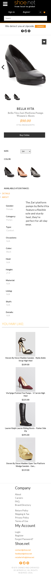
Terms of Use (21, 521)
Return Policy (21, 510)
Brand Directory (23, 505)
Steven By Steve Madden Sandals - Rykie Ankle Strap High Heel (25, 359)
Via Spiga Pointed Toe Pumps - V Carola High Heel (25, 394)
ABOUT (5, 197)
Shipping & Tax (22, 514)
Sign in (11, 12)
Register (26, 12)
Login (17, 532)
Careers (19, 498)
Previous (4, 67)
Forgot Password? (24, 539)
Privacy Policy (22, 517)
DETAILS (6, 193)
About (18, 494)
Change (40, 26)
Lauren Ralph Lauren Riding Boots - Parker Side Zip (25, 429)
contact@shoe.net (23, 550)
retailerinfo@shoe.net (24, 557)
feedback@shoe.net (23, 553)
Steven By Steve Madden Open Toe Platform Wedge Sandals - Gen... (25, 464)
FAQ (17, 501)
